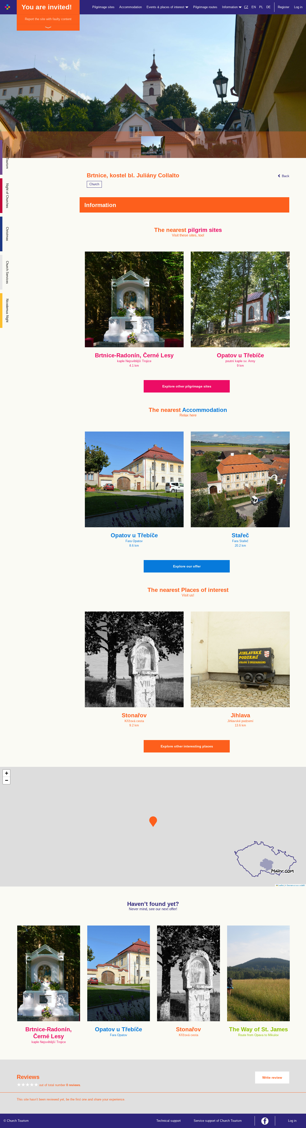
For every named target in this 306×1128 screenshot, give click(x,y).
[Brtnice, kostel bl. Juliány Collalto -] (153, 145)
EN (253, 7)
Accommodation (130, 7)
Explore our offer (187, 566)
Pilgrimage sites (103, 7)
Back (285, 176)
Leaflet (281, 885)
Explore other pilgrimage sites (186, 386)
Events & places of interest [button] (166, 7)
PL (261, 7)
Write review (272, 1077)
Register (283, 7)
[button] (153, 821)
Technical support (168, 1120)
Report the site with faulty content (48, 19)
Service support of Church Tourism (218, 1120)
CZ (246, 7)
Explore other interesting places (187, 746)
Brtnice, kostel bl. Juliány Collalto (133, 175)
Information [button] (230, 7)
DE (268, 7)
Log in (298, 7)
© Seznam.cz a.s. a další (295, 885)
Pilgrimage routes (205, 7)
